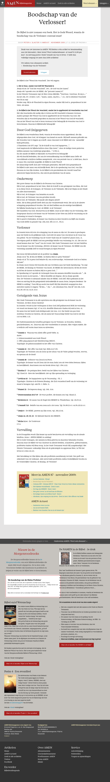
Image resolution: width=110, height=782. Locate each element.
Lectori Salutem (41, 479)
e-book (12, 707)
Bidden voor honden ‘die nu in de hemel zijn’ (48, 510)
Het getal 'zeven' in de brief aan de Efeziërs (47, 491)
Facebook (8, 762)
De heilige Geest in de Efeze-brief (47, 494)
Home (39, 3)
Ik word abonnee (29, 72)
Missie (40, 762)
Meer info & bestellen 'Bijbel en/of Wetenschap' (21, 663)
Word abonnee (89, 3)
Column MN (58, 484)
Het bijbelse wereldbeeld (46, 486)
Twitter (7, 759)
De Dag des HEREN (44, 489)
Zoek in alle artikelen (66, 3)
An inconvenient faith (40, 508)
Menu (2, 4)
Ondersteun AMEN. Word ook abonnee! (70, 541)
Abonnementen (44, 751)
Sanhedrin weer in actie (41, 505)
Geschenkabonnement (47, 754)
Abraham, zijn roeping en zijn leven (58, 496)
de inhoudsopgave (16, 703)
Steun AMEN (43, 759)
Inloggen (103, 3)
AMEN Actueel (50, 3)
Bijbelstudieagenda (12, 771)
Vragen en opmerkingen (81, 756)
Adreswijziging (77, 751)
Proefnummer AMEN (46, 756)
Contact (6, 736)
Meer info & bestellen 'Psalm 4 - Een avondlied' (21, 713)
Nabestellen (76, 754)
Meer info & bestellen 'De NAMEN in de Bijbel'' (76, 645)
